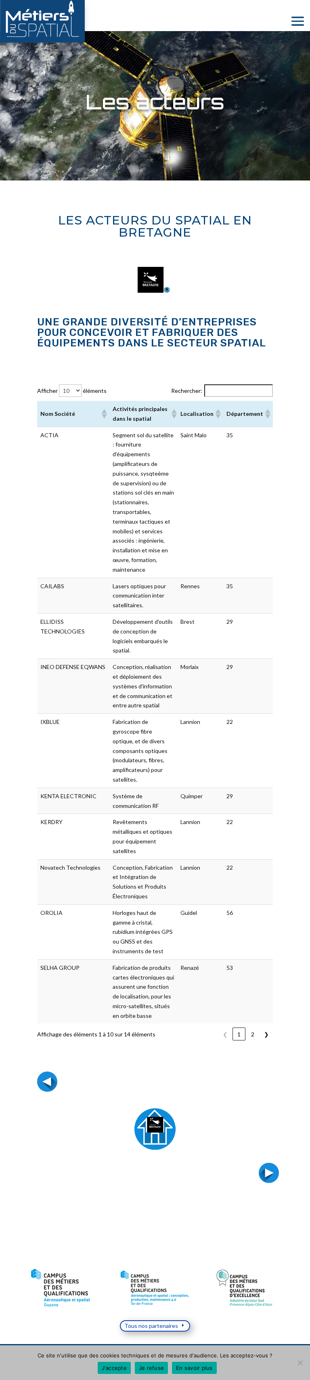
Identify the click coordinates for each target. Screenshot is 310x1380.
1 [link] (239, 1034)
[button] (103, 414)
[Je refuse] (300, 1363)
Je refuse (151, 1368)
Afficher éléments (72, 390)
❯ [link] (266, 1034)
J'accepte (114, 1368)
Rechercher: (186, 390)
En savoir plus (194, 1368)
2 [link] (252, 1034)
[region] (155, 1288)
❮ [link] (225, 1034)
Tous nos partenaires (151, 1325)
